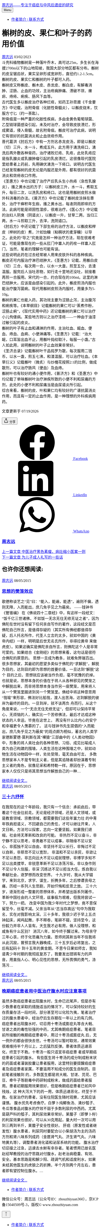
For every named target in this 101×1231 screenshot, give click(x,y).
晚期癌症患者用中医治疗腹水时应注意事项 (44, 991)
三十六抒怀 (13, 796)
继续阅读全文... (14, 781)
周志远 (7, 57)
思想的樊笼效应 (17, 591)
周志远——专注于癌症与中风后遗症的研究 (37, 5)
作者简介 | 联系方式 (27, 19)
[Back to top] (6, 1214)
